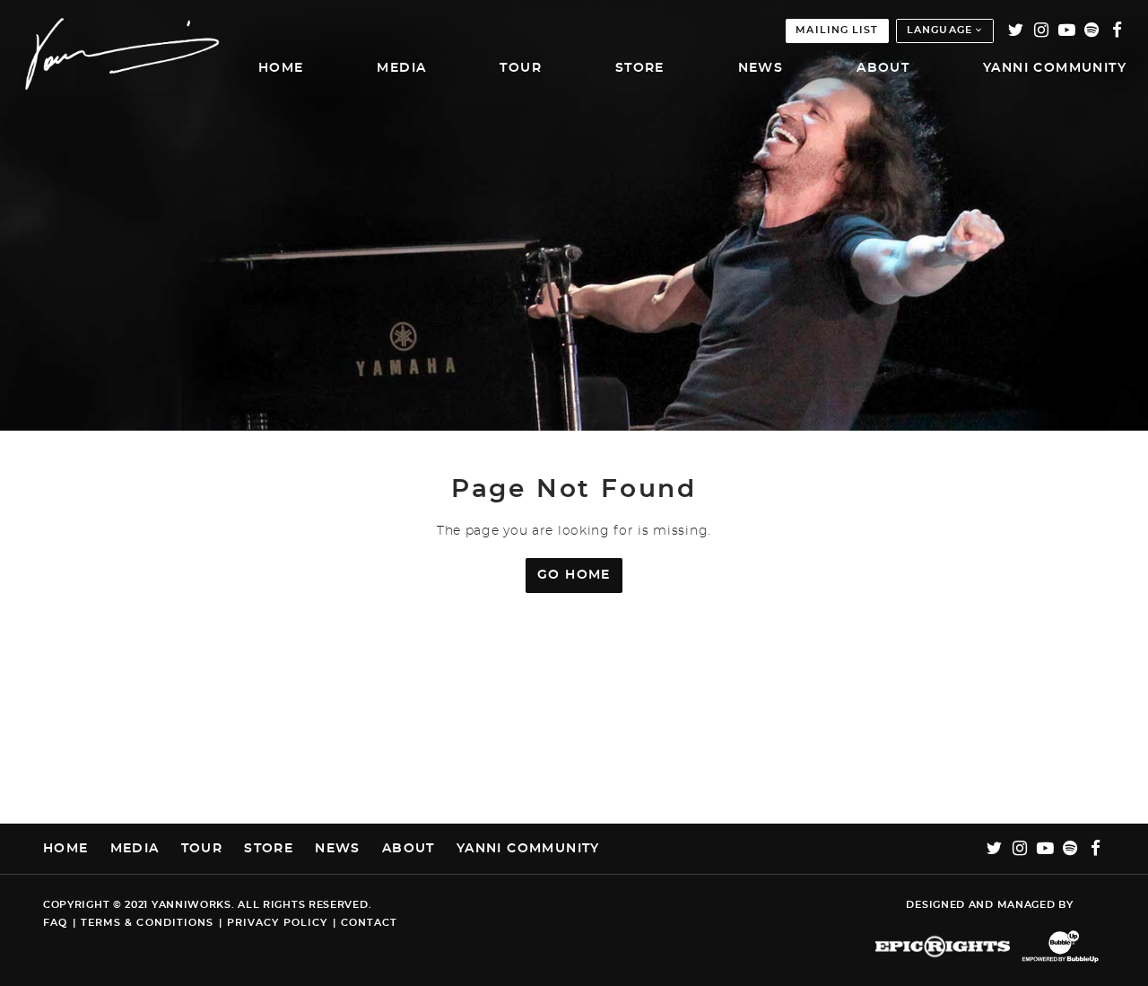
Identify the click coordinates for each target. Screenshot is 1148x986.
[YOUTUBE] (1066, 30)
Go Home (574, 575)
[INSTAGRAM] (1041, 30)
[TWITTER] (1016, 30)
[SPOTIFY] (1092, 30)
